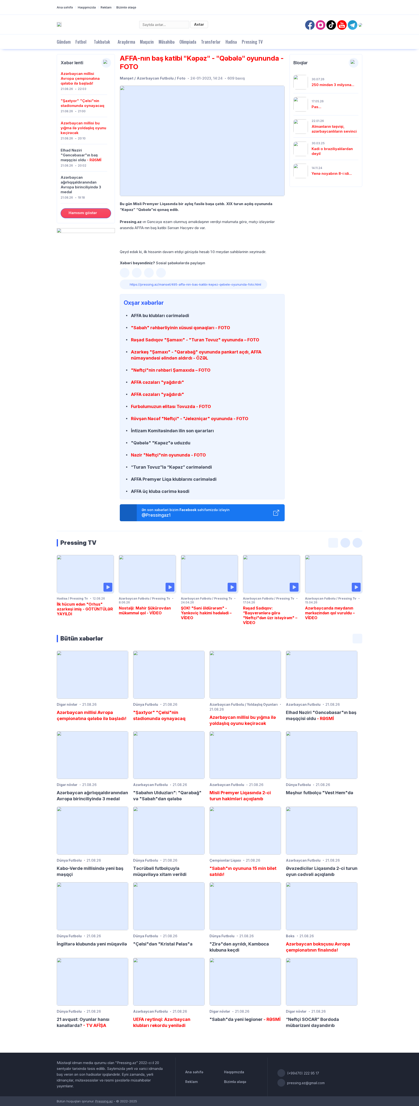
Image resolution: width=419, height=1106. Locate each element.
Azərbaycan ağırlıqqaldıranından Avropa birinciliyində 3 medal (81, 184)
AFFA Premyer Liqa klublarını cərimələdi (174, 479)
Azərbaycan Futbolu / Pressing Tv (144, 598)
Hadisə (231, 42)
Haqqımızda (87, 7)
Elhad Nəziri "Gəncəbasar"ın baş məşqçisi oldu (81, 155)
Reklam (106, 7)
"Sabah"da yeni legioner (245, 1019)
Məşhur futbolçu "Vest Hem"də (319, 792)
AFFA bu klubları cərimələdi (160, 315)
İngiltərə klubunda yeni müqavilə (92, 943)
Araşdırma (126, 42)
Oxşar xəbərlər (144, 302)
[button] (124, 273)
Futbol (80, 42)
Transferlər (211, 42)
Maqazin (147, 42)
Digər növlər (67, 704)
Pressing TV (252, 42)
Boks (290, 936)
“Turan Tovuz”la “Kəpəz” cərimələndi (171, 467)
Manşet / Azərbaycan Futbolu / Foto (152, 78)
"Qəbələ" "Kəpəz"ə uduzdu (160, 442)
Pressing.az (104, 1101)
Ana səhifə (65, 7)
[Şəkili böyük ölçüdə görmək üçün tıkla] (202, 141)
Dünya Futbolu (145, 704)
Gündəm (64, 42)
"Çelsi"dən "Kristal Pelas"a (163, 943)
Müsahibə (167, 42)
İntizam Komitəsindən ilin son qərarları (172, 430)
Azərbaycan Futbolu (303, 704)
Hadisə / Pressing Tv (72, 598)
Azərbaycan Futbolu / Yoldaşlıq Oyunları (244, 704)
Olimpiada (187, 42)
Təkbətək (102, 42)
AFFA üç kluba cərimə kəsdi (160, 491)
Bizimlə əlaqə (126, 7)
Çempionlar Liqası (225, 860)
